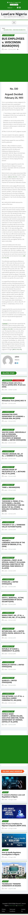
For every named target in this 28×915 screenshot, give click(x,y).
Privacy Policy (4, 910)
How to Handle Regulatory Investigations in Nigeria (11, 853)
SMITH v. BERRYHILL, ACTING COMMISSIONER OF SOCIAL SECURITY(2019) (13, 599)
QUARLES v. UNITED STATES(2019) (9, 681)
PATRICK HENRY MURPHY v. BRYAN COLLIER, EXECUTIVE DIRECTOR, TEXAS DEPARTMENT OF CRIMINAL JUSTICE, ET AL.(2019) (13, 718)
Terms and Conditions (12, 910)
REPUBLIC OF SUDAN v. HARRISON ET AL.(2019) (11, 650)
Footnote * (5, 323)
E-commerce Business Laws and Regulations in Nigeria (13, 796)
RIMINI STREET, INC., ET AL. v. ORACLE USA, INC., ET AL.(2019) (13, 616)
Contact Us (23, 910)
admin (5, 49)
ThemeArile (20, 905)
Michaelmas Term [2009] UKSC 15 (14, 401)
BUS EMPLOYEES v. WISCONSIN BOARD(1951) (15, 30)
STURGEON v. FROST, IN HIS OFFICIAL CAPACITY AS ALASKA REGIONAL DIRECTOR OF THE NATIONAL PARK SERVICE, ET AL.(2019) (13, 564)
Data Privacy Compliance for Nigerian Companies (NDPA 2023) (14, 825)
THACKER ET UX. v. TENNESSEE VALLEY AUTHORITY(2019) (13, 526)
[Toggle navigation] (14, 22)
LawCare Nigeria (14, 14)
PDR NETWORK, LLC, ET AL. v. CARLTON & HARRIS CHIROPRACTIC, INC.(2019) (13, 698)
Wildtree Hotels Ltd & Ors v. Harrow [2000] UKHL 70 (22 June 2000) (14, 385)
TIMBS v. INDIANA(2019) (11, 487)
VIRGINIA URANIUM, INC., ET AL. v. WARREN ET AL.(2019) (12, 455)
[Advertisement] (14, 68)
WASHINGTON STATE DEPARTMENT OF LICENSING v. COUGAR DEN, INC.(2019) (13, 416)
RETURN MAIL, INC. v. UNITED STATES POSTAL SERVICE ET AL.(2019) (13, 633)
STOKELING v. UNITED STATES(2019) (10, 583)
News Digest (12, 905)
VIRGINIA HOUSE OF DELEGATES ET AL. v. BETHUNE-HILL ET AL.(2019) (14, 471)
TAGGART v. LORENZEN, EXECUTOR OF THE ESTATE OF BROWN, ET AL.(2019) (13, 543)
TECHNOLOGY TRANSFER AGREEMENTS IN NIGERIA (11, 885)
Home (3, 28)
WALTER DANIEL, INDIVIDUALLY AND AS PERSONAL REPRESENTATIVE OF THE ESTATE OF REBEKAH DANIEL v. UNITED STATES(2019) (14, 436)
